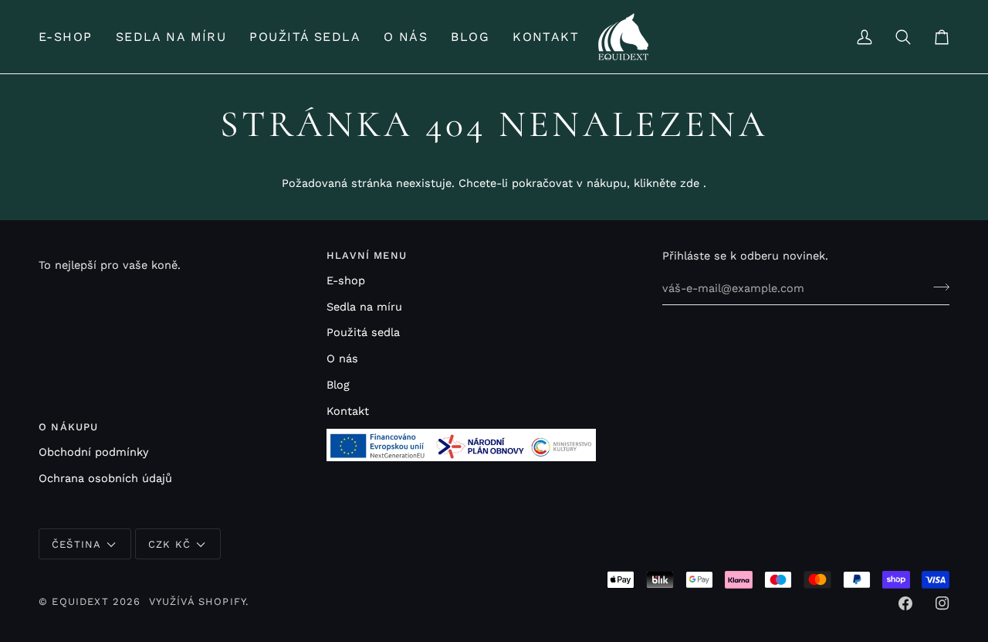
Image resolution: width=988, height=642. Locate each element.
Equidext (80, 601)
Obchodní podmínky (93, 452)
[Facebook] (905, 603)
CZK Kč (169, 544)
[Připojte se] (936, 286)
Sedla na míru (364, 307)
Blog (338, 385)
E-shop (346, 280)
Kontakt (348, 411)
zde (689, 183)
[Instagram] (942, 603)
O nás (342, 358)
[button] (71, 36)
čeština (76, 544)
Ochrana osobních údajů (105, 478)
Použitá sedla (363, 332)
